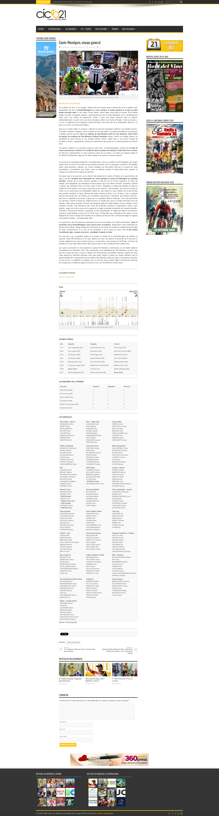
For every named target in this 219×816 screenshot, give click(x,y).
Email (62, 729)
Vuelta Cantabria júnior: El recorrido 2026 (66, 2)
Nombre (62, 722)
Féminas (115, 29)
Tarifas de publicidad (105, 813)
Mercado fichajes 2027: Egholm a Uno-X (95, 680)
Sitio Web (63, 736)
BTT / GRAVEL (86, 29)
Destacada (66, 47)
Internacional (73, 47)
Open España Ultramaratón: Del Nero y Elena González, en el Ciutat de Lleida (117, 650)
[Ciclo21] (51, 19)
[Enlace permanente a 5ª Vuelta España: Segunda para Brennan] (71, 676)
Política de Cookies (89, 813)
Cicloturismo (101, 29)
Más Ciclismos (128, 29)
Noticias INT (81, 47)
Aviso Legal (76, 813)
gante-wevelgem (73, 642)
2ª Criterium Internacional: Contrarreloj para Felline (79, 649)
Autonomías (71, 29)
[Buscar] (181, 2)
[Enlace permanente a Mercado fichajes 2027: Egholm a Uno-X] (98, 676)
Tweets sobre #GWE (66, 277)
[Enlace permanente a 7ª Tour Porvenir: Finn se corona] (125, 676)
